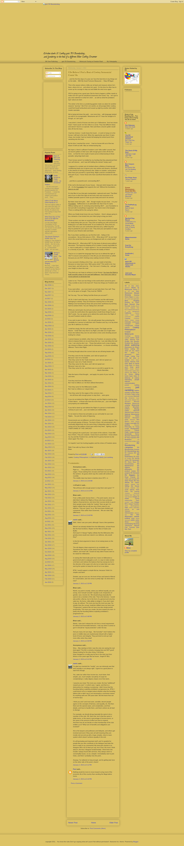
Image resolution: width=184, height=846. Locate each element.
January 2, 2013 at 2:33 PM (82, 583)
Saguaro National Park (132, 484)
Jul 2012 (48, 481)
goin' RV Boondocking (68, 61)
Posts (49, 73)
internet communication (130, 382)
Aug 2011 (48, 518)
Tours (137, 500)
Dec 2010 (48, 545)
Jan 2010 (48, 582)
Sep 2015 (48, 352)
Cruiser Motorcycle (129, 333)
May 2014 (48, 406)
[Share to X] (99, 454)
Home (93, 823)
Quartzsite (128, 434)
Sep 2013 (48, 433)
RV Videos (135, 482)
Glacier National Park (132, 361)
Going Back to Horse (132, 365)
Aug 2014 (48, 396)
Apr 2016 (48, 329)
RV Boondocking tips (132, 451)
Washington (129, 516)
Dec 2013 (48, 423)
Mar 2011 (48, 535)
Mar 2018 (48, 285)
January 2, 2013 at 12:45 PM (83, 515)
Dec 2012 (48, 464)
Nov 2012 (48, 467)
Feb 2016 (48, 336)
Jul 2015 (48, 359)
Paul (74, 769)
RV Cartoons (129, 453)
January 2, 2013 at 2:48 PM (82, 616)
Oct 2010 (48, 552)
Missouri (136, 401)
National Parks (132, 416)
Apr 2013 (48, 450)
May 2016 (48, 325)
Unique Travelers (134, 504)
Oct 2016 (48, 309)
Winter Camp (132, 522)
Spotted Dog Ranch (129, 219)
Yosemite (132, 527)
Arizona (128, 295)
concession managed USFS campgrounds (132, 323)
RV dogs (136, 456)
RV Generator (134, 460)
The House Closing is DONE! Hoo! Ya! (52, 237)
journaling (128, 387)
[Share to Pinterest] (104, 454)
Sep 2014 (48, 393)
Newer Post (73, 823)
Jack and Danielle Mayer (130, 273)
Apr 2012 (48, 491)
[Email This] (95, 454)
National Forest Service (132, 412)
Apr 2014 (48, 410)
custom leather (129, 338)
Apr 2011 (48, 531)
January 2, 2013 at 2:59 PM (82, 641)
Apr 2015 (48, 369)
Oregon (127, 423)
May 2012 (48, 488)
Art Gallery (136, 297)
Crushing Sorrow (132, 336)
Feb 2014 (48, 417)
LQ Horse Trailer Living (132, 394)
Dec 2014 (48, 383)
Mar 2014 (48, 413)
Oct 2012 (48, 471)
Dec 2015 (48, 342)
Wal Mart (134, 515)
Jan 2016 (48, 339)
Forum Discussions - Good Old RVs (130, 189)
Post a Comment (76, 783)
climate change (134, 320)
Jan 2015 (48, 379)
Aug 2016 (48, 315)
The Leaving (134, 491)
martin (75, 519)
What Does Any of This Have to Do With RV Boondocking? (52, 218)
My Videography (112, 61)
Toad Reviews (128, 496)
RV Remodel (135, 473)
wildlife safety (135, 520)
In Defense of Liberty (96, 457)
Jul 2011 (47, 521)
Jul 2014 (48, 400)
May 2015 (48, 366)
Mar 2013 (48, 454)
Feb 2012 (48, 498)
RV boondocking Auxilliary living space (132, 441)
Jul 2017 (48, 298)
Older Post (113, 823)
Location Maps (134, 392)
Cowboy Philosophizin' (81, 457)
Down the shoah (130, 127)
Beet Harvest (130, 304)
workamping (129, 524)
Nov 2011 (48, 508)
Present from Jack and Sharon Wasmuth (131, 194)
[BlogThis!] (97, 454)
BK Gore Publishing (51, 61)
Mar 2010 (48, 575)
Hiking (137, 374)
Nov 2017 (48, 292)
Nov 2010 (48, 548)
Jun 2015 (48, 363)
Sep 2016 (48, 312)
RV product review (132, 470)
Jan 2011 (48, 542)
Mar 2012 (48, 494)
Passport (136, 425)
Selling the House (132, 486)
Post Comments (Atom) (98, 828)
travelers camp (129, 502)
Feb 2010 (48, 579)
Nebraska (132, 419)
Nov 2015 (48, 346)
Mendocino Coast (134, 398)
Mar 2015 (48, 373)
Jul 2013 (48, 440)
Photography (135, 428)
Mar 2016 (48, 332)
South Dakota (129, 489)
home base (129, 376)
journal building (132, 385)
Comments (51, 76)
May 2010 (48, 569)
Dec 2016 (48, 302)
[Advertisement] (93, 802)
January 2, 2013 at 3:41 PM (82, 659)
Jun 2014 (48, 403)
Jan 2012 (48, 501)
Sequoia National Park (132, 488)
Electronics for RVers (132, 347)
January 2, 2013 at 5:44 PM (82, 779)
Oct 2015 (48, 349)
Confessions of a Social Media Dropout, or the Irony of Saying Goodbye (130, 225)
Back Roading (132, 300)
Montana (128, 403)
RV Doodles (128, 458)
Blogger (135, 841)
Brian (129, 548)
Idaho (135, 376)
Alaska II (136, 289)
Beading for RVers (132, 302)
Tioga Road (136, 495)
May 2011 (48, 528)
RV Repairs (130, 475)
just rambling (108, 457)
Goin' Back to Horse (132, 363)
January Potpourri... (131, 179)
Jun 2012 (48, 484)
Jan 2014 (48, 420)
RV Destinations (132, 455)
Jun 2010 (48, 565)
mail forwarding (129, 396)
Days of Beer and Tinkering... (57, 157)
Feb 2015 (48, 376)
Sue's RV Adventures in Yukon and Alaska (130, 264)
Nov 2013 (48, 427)
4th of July (129, 286)
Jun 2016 (48, 322)
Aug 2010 (48, 558)
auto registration (135, 298)
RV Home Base (130, 462)
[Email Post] (91, 454)
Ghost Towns (135, 360)
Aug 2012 (48, 477)
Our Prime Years (131, 177)
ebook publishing (132, 345)
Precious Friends (132, 430)
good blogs (129, 367)
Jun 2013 (48, 444)
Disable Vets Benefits (132, 341)
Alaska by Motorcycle (132, 288)
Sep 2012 (48, 474)
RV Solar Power (132, 480)
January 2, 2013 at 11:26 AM (82, 481)
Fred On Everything (129, 246)
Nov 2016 (48, 305)
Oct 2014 (48, 390)
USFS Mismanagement (132, 505)
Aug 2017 (48, 295)
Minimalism (127, 401)
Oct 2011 (48, 511)
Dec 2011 (48, 504)
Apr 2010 (48, 572)
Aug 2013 (48, 437)
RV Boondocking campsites (132, 445)
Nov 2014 (48, 386)
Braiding (133, 306)
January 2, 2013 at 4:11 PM (82, 765)
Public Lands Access (132, 432)
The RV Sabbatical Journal (129, 136)
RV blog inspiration (131, 437)
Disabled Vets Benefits (132, 343)
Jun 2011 (48, 525)
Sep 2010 (48, 555)
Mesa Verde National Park (132, 399)
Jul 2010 (48, 562)
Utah (126, 507)
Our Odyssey (130, 125)
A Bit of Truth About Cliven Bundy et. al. (51, 201)
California (128, 313)
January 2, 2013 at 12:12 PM (83, 491)
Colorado (128, 322)
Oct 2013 (48, 430)
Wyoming (136, 524)
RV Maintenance (132, 464)
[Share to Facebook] (102, 454)
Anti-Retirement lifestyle (132, 292)
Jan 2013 (48, 460)
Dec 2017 (48, 288)
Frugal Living (130, 356)
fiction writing (130, 349)
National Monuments (132, 414)
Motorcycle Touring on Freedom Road (91, 61)
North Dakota (135, 421)
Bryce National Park (130, 309)
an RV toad (129, 291)
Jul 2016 (48, 319)
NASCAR (136, 410)
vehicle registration (134, 507)
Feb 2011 (48, 538)
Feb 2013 (48, 457)
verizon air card (132, 509)
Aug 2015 (48, 356)
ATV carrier (128, 298)
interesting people (132, 379)
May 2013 (48, 447)
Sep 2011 (48, 515)
